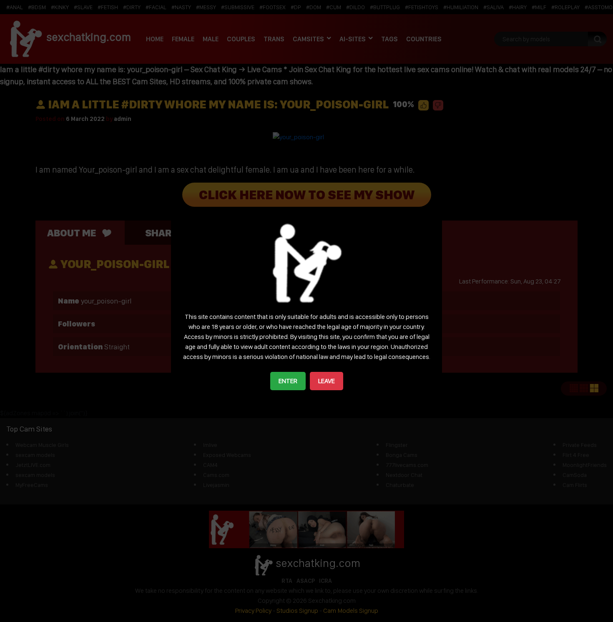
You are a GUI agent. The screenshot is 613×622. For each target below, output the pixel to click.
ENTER (288, 381)
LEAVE (326, 381)
